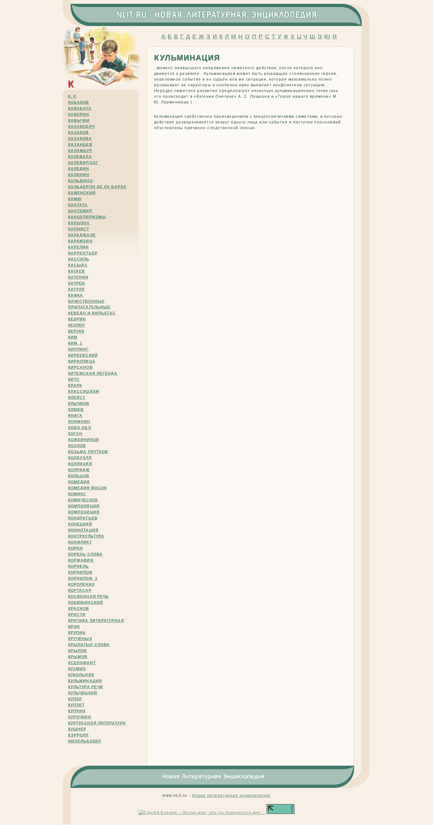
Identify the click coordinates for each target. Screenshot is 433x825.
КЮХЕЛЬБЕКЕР (84, 741)
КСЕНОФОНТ (82, 663)
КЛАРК (75, 385)
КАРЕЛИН (78, 247)
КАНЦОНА (79, 223)
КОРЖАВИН (81, 560)
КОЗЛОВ (77, 446)
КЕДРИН (77, 319)
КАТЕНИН (78, 277)
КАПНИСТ (78, 229)
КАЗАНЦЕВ (80, 144)
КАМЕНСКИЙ (82, 193)
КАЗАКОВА (80, 138)
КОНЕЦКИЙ (80, 524)
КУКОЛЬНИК (81, 675)
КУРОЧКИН (79, 717)
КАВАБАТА (80, 108)
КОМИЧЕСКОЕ (83, 500)
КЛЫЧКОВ (79, 403)
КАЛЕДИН (78, 169)
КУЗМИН (77, 669)
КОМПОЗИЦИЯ (84, 512)
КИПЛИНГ (78, 349)
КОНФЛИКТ (80, 542)
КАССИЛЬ (79, 259)
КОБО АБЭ (79, 428)
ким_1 (75, 343)
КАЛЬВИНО (80, 181)
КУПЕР (75, 699)
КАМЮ (74, 199)
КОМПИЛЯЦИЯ (84, 506)
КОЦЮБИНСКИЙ (85, 602)
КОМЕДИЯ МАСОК (87, 488)
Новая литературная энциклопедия (231, 795)
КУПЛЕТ (76, 705)
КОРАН (75, 548)
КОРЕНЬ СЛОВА (85, 554)
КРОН (74, 626)
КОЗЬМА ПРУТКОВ (88, 452)
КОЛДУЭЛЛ (80, 458)
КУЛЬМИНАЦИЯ (85, 681)
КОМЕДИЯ (79, 482)
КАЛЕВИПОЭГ (83, 163)
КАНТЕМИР (80, 211)
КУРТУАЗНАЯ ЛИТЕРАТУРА (97, 723)
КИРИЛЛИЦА (81, 361)
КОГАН (75, 434)
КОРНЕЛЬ (78, 566)
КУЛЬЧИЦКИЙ (82, 693)
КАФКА (75, 295)
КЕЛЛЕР (76, 325)
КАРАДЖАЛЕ (82, 235)
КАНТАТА (78, 205)
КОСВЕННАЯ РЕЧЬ (88, 596)
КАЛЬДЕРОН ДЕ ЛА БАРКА (97, 187)
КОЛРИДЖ (79, 470)
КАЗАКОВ (78, 132)
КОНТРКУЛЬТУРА (86, 536)
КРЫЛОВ (77, 651)
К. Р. (72, 96)
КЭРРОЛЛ (78, 735)
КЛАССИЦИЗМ (83, 391)
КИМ (72, 337)
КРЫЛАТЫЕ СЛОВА (89, 645)
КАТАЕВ (76, 271)
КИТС (74, 379)
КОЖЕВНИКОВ (83, 440)
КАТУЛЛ (76, 289)
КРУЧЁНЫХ (80, 639)
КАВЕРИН (78, 114)
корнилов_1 (83, 578)
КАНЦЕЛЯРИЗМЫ (87, 217)
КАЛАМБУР (80, 150)
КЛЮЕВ (76, 409)
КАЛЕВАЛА (80, 157)
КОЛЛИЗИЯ (80, 464)
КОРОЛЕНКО (81, 584)
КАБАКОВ (78, 102)
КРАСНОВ (78, 608)
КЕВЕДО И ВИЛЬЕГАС (92, 313)
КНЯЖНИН (79, 421)
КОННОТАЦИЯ (83, 530)
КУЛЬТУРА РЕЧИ (85, 687)
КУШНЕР (77, 729)
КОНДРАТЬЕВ (83, 518)
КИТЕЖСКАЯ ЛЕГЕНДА (92, 373)
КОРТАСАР (80, 590)
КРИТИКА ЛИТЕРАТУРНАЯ (96, 620)
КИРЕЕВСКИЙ (83, 355)
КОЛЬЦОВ (79, 476)
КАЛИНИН (79, 175)
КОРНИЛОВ (80, 572)
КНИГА (75, 415)
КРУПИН (77, 632)
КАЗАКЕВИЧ (81, 126)
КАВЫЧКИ (79, 120)
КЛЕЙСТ (76, 397)
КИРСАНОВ (80, 367)
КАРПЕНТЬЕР (83, 253)
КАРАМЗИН (80, 241)
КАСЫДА (77, 265)
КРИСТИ (77, 614)
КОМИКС (77, 494)
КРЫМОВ (77, 657)
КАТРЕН (76, 283)
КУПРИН (77, 711)
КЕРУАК (76, 331)
